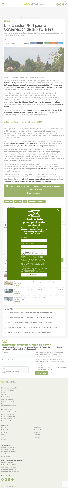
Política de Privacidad (26, 266)
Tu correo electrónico (27, 243)
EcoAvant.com (24, 256)
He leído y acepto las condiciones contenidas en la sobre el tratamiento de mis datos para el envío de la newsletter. (34, 270)
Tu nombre (24, 237)
